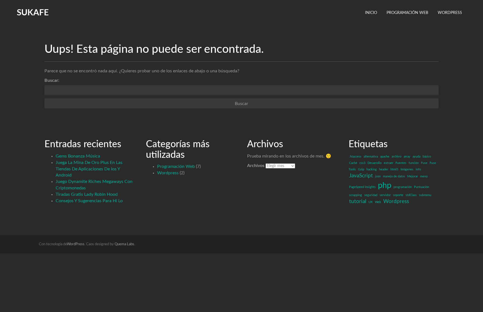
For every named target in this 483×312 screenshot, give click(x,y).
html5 (394, 169)
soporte (398, 195)
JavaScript (361, 175)
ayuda (416, 156)
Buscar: (51, 80)
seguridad (370, 195)
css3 (362, 163)
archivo (396, 156)
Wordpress (168, 173)
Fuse (424, 163)
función (414, 163)
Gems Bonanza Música (78, 156)
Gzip (361, 169)
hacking (371, 169)
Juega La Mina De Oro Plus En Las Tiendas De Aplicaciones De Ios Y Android (89, 169)
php (384, 185)
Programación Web (407, 13)
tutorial (357, 201)
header (383, 169)
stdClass (411, 195)
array (407, 156)
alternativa (371, 156)
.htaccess (355, 156)
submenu (425, 195)
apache (384, 156)
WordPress (450, 13)
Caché (353, 163)
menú (424, 176)
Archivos (255, 165)
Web (378, 202)
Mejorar (412, 176)
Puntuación (421, 187)
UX (370, 202)
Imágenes (407, 169)
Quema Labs (124, 244)
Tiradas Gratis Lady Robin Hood (87, 194)
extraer (388, 163)
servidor (385, 195)
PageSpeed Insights (362, 187)
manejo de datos (394, 176)
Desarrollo (375, 163)
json (378, 176)
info (418, 169)
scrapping (355, 195)
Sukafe (33, 13)
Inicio (371, 13)
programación (403, 187)
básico (427, 156)
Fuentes (401, 163)
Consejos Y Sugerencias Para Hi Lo (89, 201)
